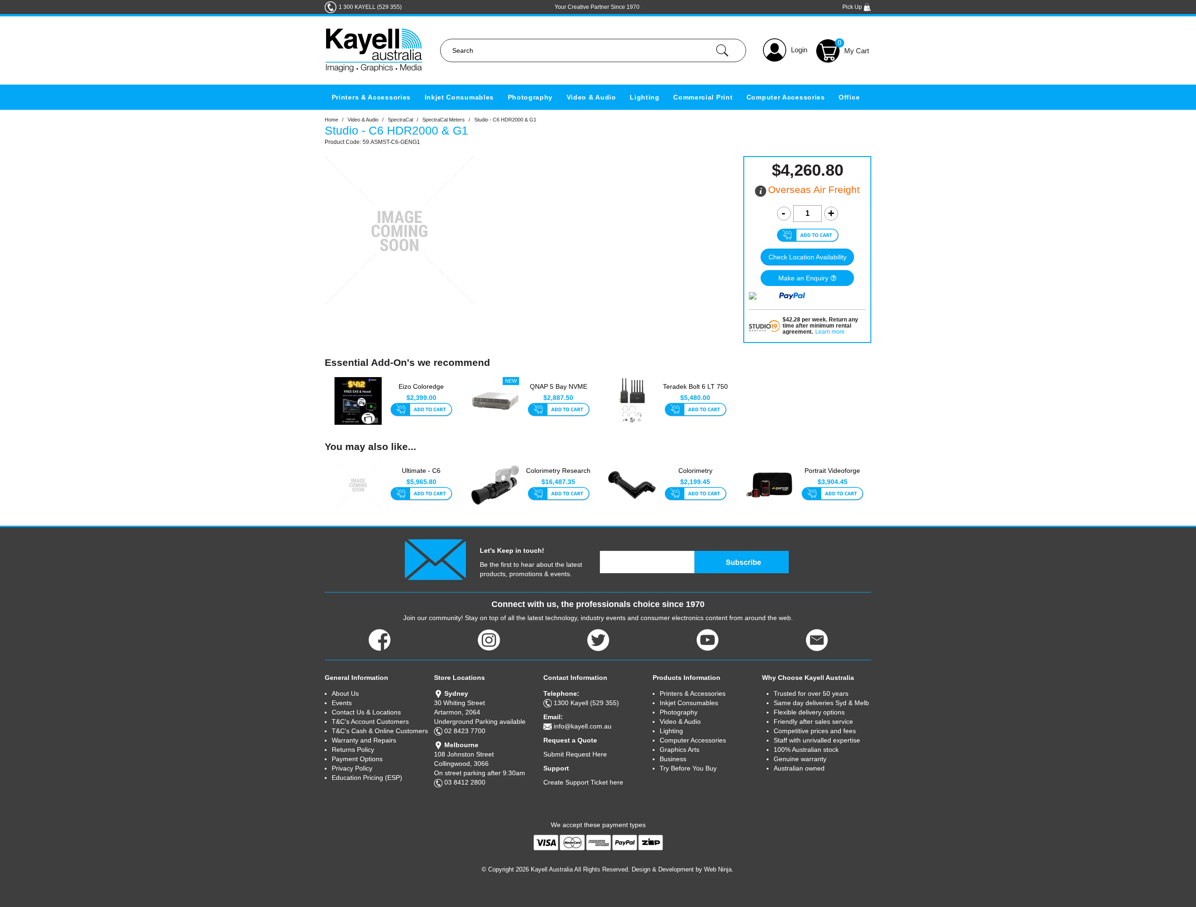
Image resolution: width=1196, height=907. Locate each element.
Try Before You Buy (688, 768)
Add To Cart (421, 410)
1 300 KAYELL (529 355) (370, 7)
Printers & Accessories (371, 97)
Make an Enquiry (803, 278)
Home (331, 119)
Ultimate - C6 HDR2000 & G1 (421, 475)
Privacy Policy (352, 768)
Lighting (645, 97)
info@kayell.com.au (583, 726)
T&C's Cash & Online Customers (380, 731)
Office (849, 97)
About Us (345, 693)
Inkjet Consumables (459, 97)
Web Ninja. (718, 869)
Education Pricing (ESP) (367, 777)
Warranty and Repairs (364, 740)
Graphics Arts (679, 749)
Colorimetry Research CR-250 (558, 475)
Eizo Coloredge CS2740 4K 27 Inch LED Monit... (421, 391)
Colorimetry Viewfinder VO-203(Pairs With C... (695, 476)
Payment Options (357, 759)
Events (342, 703)
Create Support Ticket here (583, 782)
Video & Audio (591, 97)
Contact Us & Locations (366, 712)
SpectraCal (400, 119)
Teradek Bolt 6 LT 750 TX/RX (695, 391)
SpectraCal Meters (443, 119)
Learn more (830, 332)
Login (799, 50)
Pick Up (852, 7)
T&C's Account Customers (370, 721)
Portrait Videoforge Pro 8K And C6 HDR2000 (832, 476)
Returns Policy (353, 749)
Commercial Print (703, 97)
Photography (530, 97)
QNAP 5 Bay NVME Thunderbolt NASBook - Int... (558, 391)
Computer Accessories (786, 97)
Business (673, 759)
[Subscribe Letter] (435, 559)
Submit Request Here (575, 754)
